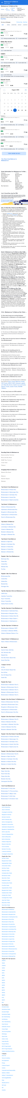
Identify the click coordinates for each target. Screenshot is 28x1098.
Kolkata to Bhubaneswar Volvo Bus (9, 702)
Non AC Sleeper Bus (6, 675)
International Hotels (6, 1009)
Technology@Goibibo (6, 1077)
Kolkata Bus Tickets (6, 880)
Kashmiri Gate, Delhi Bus (7, 650)
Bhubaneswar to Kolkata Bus (8, 909)
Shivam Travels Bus (6, 601)
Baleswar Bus (4, 566)
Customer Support (6, 1065)
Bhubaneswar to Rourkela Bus (8, 924)
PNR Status (4, 1034)
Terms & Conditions (6, 1058)
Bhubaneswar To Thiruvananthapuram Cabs (12, 791)
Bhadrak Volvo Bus (5, 779)
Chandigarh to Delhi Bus (7, 812)
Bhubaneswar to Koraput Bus (8, 951)
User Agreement (5, 1060)
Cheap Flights (5, 1029)
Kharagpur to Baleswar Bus (8, 534)
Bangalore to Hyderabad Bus (8, 829)
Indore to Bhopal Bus (6, 836)
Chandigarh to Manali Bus (7, 854)
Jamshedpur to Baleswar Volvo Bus (10, 724)
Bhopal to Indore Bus (6, 844)
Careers (3, 1067)
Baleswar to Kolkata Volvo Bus (8, 761)
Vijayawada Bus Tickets (7, 887)
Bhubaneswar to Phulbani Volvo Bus (10, 736)
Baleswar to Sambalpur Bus (8, 544)
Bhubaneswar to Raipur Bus (8, 921)
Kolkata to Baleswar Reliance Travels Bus (11, 633)
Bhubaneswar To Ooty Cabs (8, 788)
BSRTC (3, 990)
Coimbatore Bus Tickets (7, 873)
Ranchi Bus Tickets (6, 905)
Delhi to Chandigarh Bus (7, 822)
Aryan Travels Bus (5, 598)
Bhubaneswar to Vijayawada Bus (9, 926)
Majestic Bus (4, 655)
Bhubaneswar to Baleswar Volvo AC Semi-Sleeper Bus (14, 689)
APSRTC (4, 960)
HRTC (3, 972)
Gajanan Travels (5, 386)
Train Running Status (6, 1031)
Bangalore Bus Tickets (6, 860)
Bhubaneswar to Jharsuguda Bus (9, 953)
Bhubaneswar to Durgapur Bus (8, 941)
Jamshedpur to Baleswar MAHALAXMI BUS (12, 630)
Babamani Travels (20, 381)
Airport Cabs (4, 1036)
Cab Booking (4, 1019)
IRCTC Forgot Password (7, 1048)
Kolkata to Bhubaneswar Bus (8, 507)
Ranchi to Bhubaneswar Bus (8, 517)
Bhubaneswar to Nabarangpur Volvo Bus (11, 739)
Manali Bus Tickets (6, 878)
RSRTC (3, 982)
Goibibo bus (9, 213)
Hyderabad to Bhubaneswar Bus (9, 509)
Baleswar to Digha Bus (6, 541)
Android (14, 214)
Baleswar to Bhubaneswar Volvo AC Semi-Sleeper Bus (14, 692)
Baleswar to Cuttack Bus (7, 549)
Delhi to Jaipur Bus (6, 831)
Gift (2, 1087)
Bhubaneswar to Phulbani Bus (8, 489)
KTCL (3, 997)
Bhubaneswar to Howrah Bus (8, 497)
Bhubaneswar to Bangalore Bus (8, 914)
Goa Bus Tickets (5, 858)
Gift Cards (4, 1085)
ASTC (3, 977)
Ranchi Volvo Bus (5, 773)
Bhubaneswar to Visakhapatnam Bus (10, 916)
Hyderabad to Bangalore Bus (8, 826)
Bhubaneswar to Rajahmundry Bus (9, 500)
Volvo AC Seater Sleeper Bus (8, 670)
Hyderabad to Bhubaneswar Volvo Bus (10, 704)
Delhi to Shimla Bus (6, 839)
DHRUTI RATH (11, 383)
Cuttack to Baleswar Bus (7, 529)
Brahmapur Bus (5, 559)
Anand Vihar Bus (5, 660)
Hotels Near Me (5, 1041)
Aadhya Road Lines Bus (7, 603)
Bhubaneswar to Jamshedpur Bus (9, 929)
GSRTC (3, 980)
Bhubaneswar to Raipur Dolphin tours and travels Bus (14, 618)
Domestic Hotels (5, 1006)
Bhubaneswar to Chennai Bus (8, 934)
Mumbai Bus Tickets (6, 875)
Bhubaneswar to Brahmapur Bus (9, 931)
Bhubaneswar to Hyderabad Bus (9, 912)
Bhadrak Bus (4, 584)
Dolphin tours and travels (19, 385)
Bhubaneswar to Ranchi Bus (8, 919)
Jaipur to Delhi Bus (6, 809)
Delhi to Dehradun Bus (7, 819)
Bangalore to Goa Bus (6, 814)
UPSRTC (4, 965)
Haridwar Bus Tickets (6, 895)
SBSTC (3, 975)
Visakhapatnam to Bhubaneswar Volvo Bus (11, 709)
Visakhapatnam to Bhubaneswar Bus (10, 514)
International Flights (6, 1014)
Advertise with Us (5, 1082)
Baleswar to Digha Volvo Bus (8, 756)
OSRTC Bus (4, 593)
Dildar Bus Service (8, 385)
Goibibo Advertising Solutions (8, 1051)
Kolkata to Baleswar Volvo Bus (8, 721)
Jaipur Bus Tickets (6, 900)
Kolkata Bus (4, 581)
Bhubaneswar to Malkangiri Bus (8, 956)
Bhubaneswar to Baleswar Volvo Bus (10, 719)
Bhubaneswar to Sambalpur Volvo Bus (10, 741)
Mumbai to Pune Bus (6, 849)
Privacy (3, 1063)
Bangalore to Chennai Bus (7, 824)
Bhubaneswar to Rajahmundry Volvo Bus (11, 746)
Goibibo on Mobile (6, 1072)
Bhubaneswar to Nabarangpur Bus (9, 492)
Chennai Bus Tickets (6, 865)
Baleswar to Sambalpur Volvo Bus (9, 759)
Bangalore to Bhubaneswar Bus (9, 512)
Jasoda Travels (13, 386)
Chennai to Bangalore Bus (7, 834)
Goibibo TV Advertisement (7, 1075)
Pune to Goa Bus (5, 846)
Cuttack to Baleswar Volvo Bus (8, 727)
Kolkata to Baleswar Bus (7, 524)
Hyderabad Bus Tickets (7, 863)
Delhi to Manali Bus (6, 807)
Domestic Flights (5, 1011)
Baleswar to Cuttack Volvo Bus (8, 764)
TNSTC (3, 963)
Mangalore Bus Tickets (7, 890)
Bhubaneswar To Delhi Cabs (8, 796)
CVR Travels (4, 383)
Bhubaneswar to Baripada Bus (8, 946)
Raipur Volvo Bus (5, 771)
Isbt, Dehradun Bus (6, 652)
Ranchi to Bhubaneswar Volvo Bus (9, 712)
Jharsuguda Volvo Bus (6, 781)
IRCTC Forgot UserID (6, 1046)
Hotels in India (5, 1038)
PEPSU (3, 992)
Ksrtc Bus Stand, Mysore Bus (8, 657)
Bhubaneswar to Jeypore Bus (8, 939)
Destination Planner (6, 1026)
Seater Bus (4, 677)
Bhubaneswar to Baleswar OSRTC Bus (10, 628)
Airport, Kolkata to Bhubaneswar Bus (10, 641)
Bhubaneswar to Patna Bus (7, 944)
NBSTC (3, 1000)
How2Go (4, 1090)
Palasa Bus (4, 561)
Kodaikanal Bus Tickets (7, 892)
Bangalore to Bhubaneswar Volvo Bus (10, 707)
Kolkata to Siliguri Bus (6, 841)
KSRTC (3, 985)
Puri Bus (3, 569)
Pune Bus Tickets (5, 885)
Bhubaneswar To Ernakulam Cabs (9, 798)
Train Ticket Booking (6, 1021)
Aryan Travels (11, 381)
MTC (3, 1002)
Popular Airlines (5, 1043)
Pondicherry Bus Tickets (7, 883)
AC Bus (3, 667)
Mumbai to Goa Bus (6, 817)
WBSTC (3, 995)
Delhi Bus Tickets (5, 868)
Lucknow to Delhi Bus (6, 851)
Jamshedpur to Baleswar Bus (8, 527)
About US (4, 1055)
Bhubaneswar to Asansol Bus (8, 936)
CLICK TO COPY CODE (7, 200)
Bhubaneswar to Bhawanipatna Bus (9, 948)
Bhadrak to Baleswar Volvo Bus (9, 729)
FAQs (3, 1080)
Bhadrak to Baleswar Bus (7, 532)
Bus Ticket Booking (6, 1016)
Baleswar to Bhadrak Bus (7, 552)
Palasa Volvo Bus (5, 776)
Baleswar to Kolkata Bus (7, 546)
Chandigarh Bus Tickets (7, 897)
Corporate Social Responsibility (8, 1070)
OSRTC (3, 970)
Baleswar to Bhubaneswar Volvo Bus (10, 754)
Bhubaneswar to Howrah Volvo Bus (10, 744)
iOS (17, 214)
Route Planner (5, 1024)
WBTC (3, 987)
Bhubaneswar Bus (5, 576)
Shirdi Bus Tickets (5, 870)
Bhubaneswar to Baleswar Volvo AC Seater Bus (13, 694)
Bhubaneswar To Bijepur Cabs (8, 793)
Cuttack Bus (4, 564)
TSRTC (3, 968)
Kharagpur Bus (5, 586)
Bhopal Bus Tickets (6, 902)
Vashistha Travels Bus (6, 596)
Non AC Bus (4, 672)
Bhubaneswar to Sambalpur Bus (9, 494)
